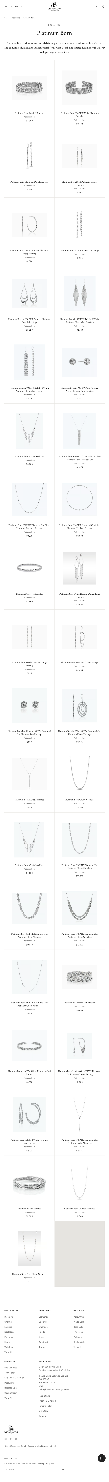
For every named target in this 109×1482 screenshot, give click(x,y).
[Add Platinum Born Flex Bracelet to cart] (51, 545)
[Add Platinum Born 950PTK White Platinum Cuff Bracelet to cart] (51, 1022)
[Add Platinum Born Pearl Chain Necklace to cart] (51, 1225)
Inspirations (44, 1396)
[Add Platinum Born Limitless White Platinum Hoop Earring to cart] (51, 201)
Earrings (8, 1327)
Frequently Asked (47, 1401)
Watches (8, 1347)
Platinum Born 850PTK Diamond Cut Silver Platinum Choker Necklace (80, 527)
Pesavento (9, 1383)
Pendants (8, 1337)
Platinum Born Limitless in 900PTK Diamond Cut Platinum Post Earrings (29, 733)
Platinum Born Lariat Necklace (29, 799)
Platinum (78, 1337)
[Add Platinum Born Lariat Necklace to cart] (51, 751)
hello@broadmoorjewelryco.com (54, 1389)
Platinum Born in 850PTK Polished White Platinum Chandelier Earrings (79, 321)
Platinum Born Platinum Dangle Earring (29, 181)
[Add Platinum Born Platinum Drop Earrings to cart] (101, 613)
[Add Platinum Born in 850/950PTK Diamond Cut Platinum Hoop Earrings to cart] (101, 682)
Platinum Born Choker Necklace (79, 1208)
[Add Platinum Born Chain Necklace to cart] (51, 407)
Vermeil (77, 1347)
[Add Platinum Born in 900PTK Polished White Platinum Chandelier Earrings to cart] (51, 339)
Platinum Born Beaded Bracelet (29, 113)
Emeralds (43, 1327)
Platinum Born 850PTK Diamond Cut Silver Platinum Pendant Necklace (80, 458)
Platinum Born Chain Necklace (29, 456)
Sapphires (43, 1322)
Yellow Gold (79, 1317)
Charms (8, 1322)
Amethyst (43, 1342)
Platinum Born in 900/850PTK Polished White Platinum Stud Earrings (79, 389)
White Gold (79, 1322)
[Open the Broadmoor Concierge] (102, 1458)
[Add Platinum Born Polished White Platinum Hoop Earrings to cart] (51, 1091)
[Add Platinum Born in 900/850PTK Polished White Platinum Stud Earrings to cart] (101, 339)
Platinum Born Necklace (29, 1208)
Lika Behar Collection (14, 1377)
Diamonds (43, 1317)
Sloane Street (10, 1393)
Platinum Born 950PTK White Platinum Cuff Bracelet (29, 1073)
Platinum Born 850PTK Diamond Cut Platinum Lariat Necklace (79, 1141)
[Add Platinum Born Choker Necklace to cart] (101, 1159)
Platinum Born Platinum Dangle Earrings (79, 250)
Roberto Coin (10, 1388)
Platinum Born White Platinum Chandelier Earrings (79, 595)
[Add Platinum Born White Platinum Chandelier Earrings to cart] (101, 545)
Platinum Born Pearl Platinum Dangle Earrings (79, 183)
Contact (42, 1416)
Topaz (42, 1347)
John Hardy (9, 1372)
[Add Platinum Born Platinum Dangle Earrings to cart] (101, 201)
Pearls (42, 1332)
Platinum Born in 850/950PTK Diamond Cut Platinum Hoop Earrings (79, 733)
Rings (7, 1342)
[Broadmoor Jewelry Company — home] (11, 1430)
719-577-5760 (49, 1382)
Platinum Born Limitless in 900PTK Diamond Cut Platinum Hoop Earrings (79, 1073)
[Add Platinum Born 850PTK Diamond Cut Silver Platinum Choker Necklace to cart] (101, 476)
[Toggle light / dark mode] (55, 1446)
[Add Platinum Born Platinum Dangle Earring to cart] (51, 133)
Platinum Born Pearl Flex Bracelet (80, 1002)
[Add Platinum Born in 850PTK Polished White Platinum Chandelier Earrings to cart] (101, 270)
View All (8, 1352)
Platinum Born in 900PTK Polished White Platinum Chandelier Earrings (29, 389)
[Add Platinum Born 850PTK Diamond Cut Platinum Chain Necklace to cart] (101, 816)
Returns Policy (45, 1406)
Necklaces (9, 1332)
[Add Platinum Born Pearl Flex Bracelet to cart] (101, 953)
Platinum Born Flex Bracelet (29, 593)
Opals (41, 1337)
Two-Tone (78, 1332)
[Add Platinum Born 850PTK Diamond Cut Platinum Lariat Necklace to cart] (101, 1091)
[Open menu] (5, 6)
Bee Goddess (10, 1367)
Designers (16, 18)
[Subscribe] (62, 1469)
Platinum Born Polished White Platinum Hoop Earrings (29, 1141)
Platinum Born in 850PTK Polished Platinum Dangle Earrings (29, 321)
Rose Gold (78, 1327)
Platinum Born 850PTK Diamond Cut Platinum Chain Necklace (79, 867)
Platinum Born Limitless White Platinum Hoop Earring (29, 252)
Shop (6, 18)
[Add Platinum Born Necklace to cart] (51, 1159)
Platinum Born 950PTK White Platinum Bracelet (80, 115)
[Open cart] (103, 6)
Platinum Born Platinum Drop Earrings (79, 662)
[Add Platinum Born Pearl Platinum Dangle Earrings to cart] (101, 133)
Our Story (43, 1411)
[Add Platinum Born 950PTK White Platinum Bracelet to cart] (101, 64)
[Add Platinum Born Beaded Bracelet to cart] (51, 64)
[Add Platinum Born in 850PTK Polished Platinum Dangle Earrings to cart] (51, 270)
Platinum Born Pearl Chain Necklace (29, 1274)
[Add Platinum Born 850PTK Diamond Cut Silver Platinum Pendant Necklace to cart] (101, 407)
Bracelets (8, 1317)
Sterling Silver (80, 1342)
